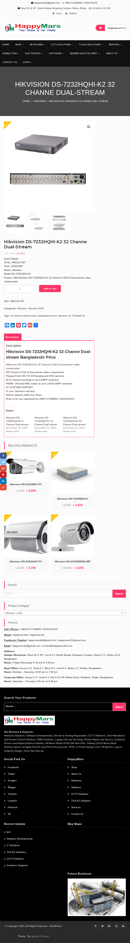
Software (55, 53)
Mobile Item (10, 53)
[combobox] (65, 613)
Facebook (13, 767)
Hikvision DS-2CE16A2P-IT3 (26, 561)
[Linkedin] (3, 481)
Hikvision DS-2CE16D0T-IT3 (26, 484)
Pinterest (12, 807)
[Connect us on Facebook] (95, 926)
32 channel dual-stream (23, 315)
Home (6, 44)
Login (26, 62)
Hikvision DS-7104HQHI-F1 (72, 498)
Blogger (12, 787)
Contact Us (10, 62)
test (8, 832)
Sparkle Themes (40, 936)
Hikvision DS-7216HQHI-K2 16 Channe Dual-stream (45, 421)
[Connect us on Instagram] (116, 926)
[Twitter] (3, 462)
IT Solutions (13, 845)
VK (9, 814)
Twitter (11, 774)
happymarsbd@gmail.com (46, 3)
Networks (36, 44)
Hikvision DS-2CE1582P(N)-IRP (72, 561)
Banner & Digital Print (84, 53)
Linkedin (12, 800)
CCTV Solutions (60, 44)
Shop (18, 44)
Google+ (12, 780)
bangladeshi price (47, 315)
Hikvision (40, 101)
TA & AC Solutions (89, 44)
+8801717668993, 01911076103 (80, 3)
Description (12, 337)
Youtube (12, 794)
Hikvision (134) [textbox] (64, 613)
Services (114, 44)
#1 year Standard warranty (20, 391)
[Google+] (3, 468)
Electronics (32, 53)
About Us (111, 53)
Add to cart (50, 288)
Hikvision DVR (36, 308)
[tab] (12, 337)
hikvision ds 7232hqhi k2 (71, 315)
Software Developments (19, 838)
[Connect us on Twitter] (102, 926)
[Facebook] (3, 456)
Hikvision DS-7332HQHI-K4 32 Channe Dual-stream (74, 421)
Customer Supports (17, 865)
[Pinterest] (3, 475)
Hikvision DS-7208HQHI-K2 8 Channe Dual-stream (17, 421)
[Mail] (3, 487)
